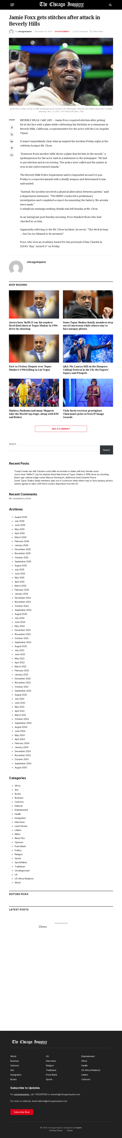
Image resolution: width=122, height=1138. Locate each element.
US (16, 874)
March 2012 (20, 715)
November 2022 (23, 682)
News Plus (20, 838)
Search (12, 444)
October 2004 (22, 719)
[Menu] (12, 4)
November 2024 (23, 602)
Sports (18, 858)
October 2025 (21, 557)
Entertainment (62, 31)
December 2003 (23, 751)
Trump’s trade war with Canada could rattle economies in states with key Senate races (56, 471)
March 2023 (20, 666)
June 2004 (20, 731)
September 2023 (23, 642)
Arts (16, 790)
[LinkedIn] (12, 141)
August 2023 (21, 646)
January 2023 (21, 674)
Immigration (20, 818)
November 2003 (23, 755)
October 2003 (22, 759)
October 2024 (22, 606)
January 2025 (21, 593)
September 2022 (23, 690)
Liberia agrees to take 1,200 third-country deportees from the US (46, 483)
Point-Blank (20, 846)
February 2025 (22, 589)
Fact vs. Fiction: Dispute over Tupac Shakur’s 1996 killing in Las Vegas (30, 368)
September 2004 (23, 723)
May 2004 (20, 735)
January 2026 (21, 545)
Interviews (20, 822)
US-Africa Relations (24, 878)
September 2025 (23, 561)
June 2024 (20, 622)
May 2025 (19, 577)
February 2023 (22, 670)
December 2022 (23, 678)
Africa (17, 785)
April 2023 (20, 662)
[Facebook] (12, 127)
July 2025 (19, 569)
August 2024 (21, 614)
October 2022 (21, 686)
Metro (18, 834)
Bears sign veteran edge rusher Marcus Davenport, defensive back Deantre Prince (55, 477)
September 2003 (23, 763)
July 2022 (19, 698)
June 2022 (20, 703)
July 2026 (19, 521)
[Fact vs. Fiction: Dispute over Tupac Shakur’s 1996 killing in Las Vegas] (34, 348)
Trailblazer (20, 866)
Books (18, 794)
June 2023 (20, 654)
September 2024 (23, 610)
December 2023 (23, 630)
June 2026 (20, 525)
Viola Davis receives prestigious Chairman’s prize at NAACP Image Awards (83, 414)
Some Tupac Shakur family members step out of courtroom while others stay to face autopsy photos (88, 325)
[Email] (12, 155)
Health (18, 814)
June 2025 (20, 573)
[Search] (110, 4)
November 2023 (23, 634)
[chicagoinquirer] (61, 5)
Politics (18, 850)
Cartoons (19, 802)
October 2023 (21, 638)
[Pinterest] (12, 148)
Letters (18, 830)
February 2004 (22, 743)
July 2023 (19, 650)
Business (19, 798)
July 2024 (19, 618)
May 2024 (20, 626)
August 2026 (21, 517)
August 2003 (21, 767)
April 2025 (20, 581)
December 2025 (23, 549)
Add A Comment (61, 429)
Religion (19, 854)
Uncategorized (22, 870)
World (18, 882)
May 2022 (19, 707)
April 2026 (20, 533)
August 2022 (21, 694)
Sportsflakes (21, 862)
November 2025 (23, 553)
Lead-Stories (21, 826)
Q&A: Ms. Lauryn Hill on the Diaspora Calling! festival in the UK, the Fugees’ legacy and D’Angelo (86, 369)
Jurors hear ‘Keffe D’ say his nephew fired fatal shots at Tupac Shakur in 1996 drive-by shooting (33, 325)
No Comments (81, 31)
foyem (79, 1127)
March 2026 (20, 537)
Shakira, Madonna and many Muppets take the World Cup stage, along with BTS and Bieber (34, 414)
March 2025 (20, 585)
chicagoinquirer (25, 31)
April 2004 (20, 739)
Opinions (19, 842)
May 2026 (20, 529)
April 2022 (20, 711)
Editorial (18, 806)
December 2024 (23, 598)
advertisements (21, 1094)
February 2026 (22, 541)
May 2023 (19, 658)
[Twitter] (12, 134)
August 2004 (21, 727)
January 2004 (21, 747)
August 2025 (21, 565)
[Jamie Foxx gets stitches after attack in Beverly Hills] (61, 72)
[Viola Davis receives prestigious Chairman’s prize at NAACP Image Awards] (88, 393)
